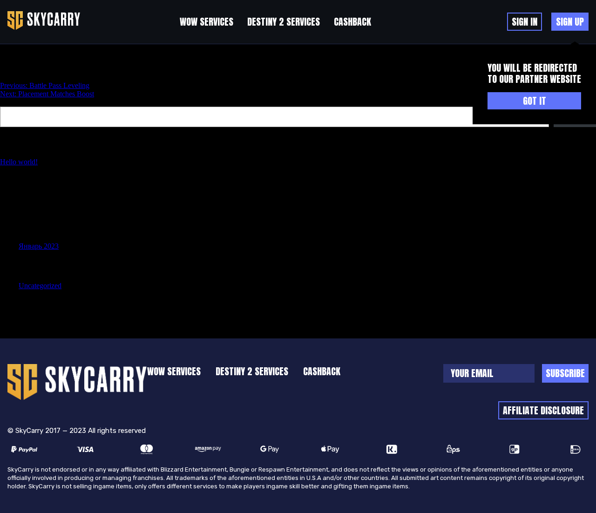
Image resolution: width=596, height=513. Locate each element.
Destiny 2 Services (283, 21)
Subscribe (565, 373)
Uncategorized (40, 286)
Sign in (524, 21)
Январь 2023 (39, 246)
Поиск (10, 102)
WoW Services (206, 21)
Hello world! (19, 162)
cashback (352, 21)
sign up (570, 21)
